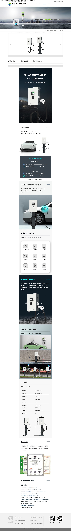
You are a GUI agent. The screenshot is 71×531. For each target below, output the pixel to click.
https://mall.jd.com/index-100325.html (22, 523)
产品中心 (48, 30)
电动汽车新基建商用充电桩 (52, 30)
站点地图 (61, 1)
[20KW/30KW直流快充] (35, 45)
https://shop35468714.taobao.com (21, 520)
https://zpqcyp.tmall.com (20, 517)
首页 (45, 30)
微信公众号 (55, 1)
